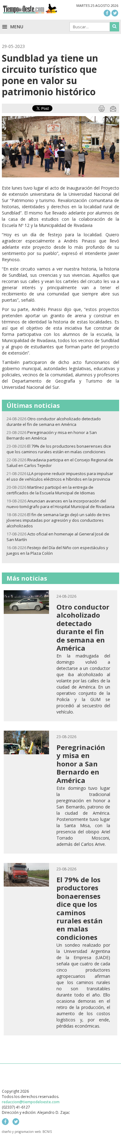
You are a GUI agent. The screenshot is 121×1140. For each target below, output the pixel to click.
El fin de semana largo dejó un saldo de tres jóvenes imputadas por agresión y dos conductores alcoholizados (58, 520)
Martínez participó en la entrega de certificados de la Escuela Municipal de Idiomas (51, 490)
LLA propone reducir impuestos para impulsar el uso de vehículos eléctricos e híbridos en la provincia (60, 476)
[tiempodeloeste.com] (30, 10)
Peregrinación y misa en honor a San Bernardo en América (80, 763)
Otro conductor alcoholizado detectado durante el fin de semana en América (54, 421)
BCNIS (47, 1131)
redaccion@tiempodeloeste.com (31, 1102)
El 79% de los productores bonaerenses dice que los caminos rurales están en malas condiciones (59, 449)
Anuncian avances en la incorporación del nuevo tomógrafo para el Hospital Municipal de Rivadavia (60, 503)
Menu (16, 27)
